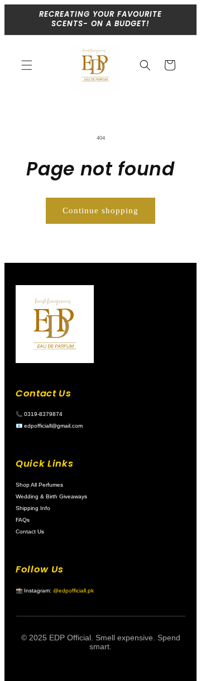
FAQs (23, 520)
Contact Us (30, 531)
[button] (27, 65)
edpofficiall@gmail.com (53, 426)
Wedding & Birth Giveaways (51, 496)
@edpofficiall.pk (73, 590)
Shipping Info (33, 508)
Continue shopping (100, 210)
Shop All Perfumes (39, 485)
